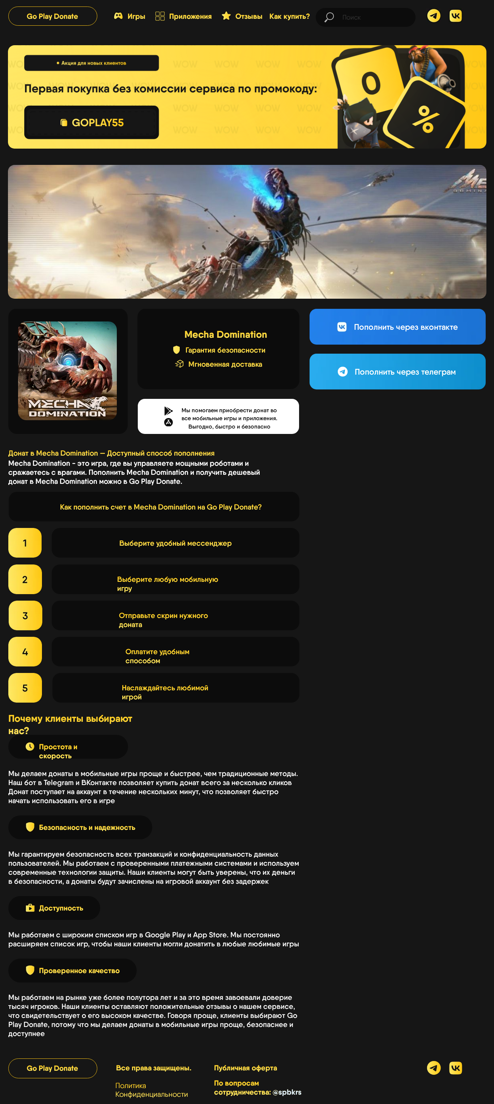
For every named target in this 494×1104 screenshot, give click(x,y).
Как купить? (289, 16)
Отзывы (249, 16)
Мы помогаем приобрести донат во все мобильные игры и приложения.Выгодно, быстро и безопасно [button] (229, 418)
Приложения (190, 16)
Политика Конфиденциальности (151, 1090)
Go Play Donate (52, 16)
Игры (136, 16)
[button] (168, 422)
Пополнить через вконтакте (406, 327)
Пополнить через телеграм (405, 372)
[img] (455, 16)
